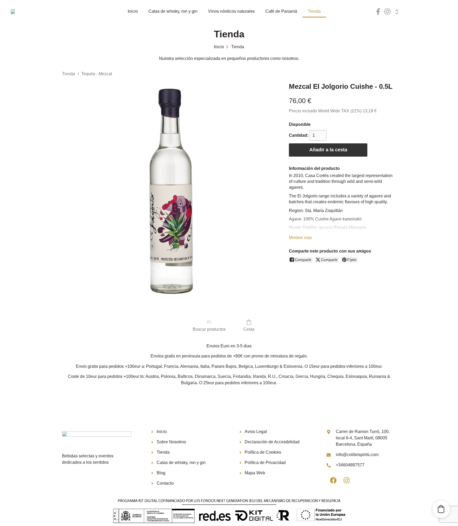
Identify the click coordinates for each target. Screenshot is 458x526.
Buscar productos (209, 329)
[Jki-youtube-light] (396, 11)
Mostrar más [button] (300, 237)
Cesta (248, 329)
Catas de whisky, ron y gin (172, 11)
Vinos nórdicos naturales (231, 11)
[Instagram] (387, 11)
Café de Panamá (281, 11)
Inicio (133, 11)
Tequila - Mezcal (96, 74)
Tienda (314, 11)
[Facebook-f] (378, 11)
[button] (441, 509)
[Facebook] (333, 480)
